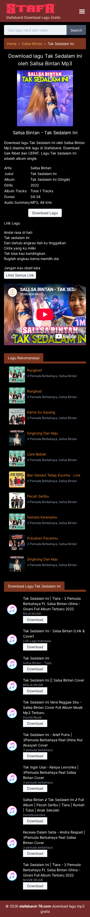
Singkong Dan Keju (42, 433)
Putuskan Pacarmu (42, 538)
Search (76, 30)
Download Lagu (45, 213)
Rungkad (34, 370)
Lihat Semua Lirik (20, 275)
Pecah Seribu (38, 496)
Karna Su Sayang (41, 412)
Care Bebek (36, 454)
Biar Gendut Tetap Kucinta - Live (53, 475)
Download (35, 620)
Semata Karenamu (42, 517)
